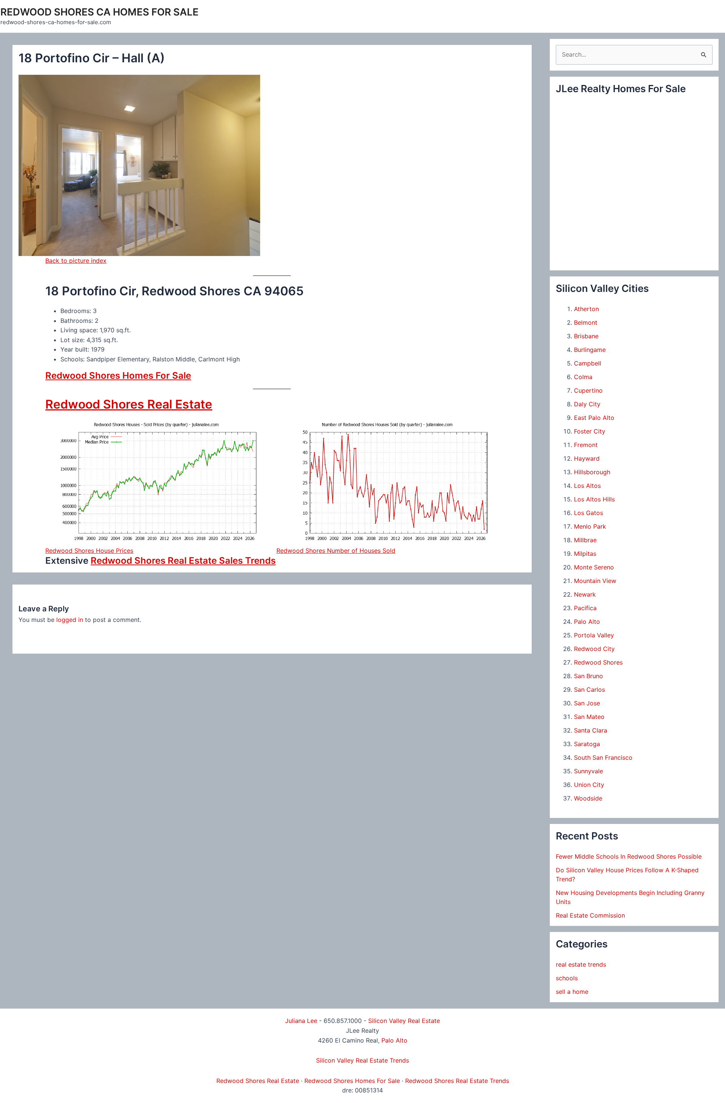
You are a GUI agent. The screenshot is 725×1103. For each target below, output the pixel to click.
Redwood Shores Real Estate (128, 404)
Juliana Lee (301, 1020)
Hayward (587, 458)
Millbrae (585, 540)
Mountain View (595, 581)
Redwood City (594, 649)
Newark (585, 594)
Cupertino (588, 390)
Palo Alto (587, 621)
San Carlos (589, 689)
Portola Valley (594, 635)
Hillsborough (592, 472)
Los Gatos (588, 513)
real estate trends (581, 964)
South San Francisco (603, 757)
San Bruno (588, 676)
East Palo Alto (594, 417)
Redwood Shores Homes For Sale (118, 375)
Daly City (587, 404)
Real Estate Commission (590, 915)
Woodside (588, 798)
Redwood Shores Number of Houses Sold (335, 550)
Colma (583, 377)
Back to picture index (75, 260)
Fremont (586, 445)
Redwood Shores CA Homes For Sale (99, 12)
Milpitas (585, 553)
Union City (589, 784)
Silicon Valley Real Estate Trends (362, 1060)
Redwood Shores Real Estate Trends (457, 1080)
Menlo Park (590, 526)
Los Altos (587, 485)
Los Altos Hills (594, 499)
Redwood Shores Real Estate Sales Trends (183, 560)
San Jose (587, 703)
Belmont (585, 322)
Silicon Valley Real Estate (404, 1020)
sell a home (572, 991)
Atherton (586, 309)
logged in (69, 619)
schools (567, 978)
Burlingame (590, 349)
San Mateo (589, 716)
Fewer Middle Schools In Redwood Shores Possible (629, 856)
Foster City (589, 431)
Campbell (587, 363)
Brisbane (586, 336)
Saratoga (587, 744)
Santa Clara (590, 730)
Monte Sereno (594, 567)
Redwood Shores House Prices (89, 550)
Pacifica (585, 608)
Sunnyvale (588, 771)
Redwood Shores (598, 662)
